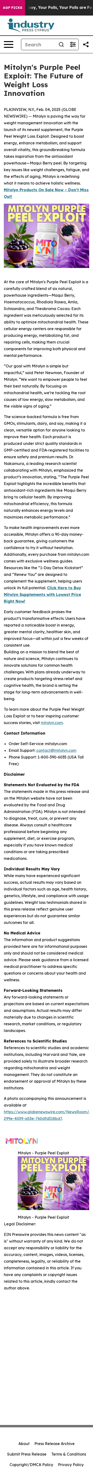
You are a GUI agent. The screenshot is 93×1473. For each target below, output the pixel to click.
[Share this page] (86, 44)
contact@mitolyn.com (56, 750)
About (24, 1443)
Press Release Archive (54, 1443)
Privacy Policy (71, 1464)
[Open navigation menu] (8, 44)
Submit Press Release (26, 1454)
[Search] (61, 44)
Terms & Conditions (68, 1454)
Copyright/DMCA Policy (31, 1464)
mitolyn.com (52, 722)
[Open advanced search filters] (72, 44)
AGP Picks (12, 7)
